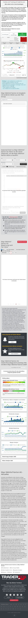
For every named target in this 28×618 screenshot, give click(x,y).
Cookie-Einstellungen (13, 25)
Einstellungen (5, 34)
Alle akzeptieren (22, 34)
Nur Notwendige (14, 34)
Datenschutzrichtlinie (6, 30)
